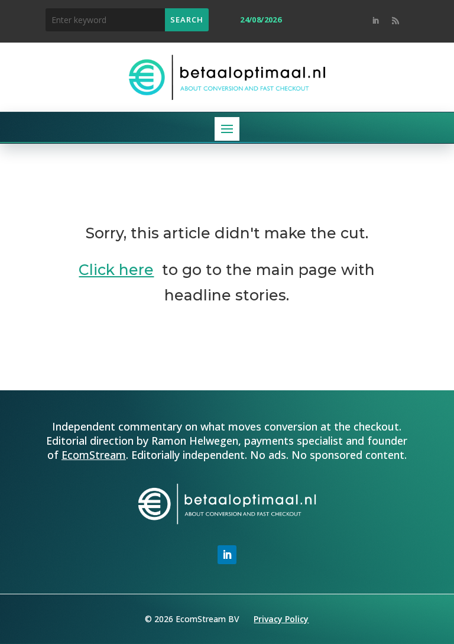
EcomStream (93, 455)
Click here (116, 270)
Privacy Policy (281, 618)
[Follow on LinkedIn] (375, 21)
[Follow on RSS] (395, 21)
